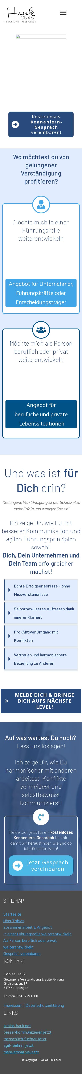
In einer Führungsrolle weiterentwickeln (37, 934)
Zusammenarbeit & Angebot (27, 927)
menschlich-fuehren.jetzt (25, 1039)
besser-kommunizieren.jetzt (28, 1032)
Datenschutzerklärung (44, 1005)
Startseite (12, 914)
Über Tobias (13, 920)
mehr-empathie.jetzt (21, 1052)
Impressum (13, 1005)
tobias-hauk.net (17, 1025)
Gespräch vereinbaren (22, 953)
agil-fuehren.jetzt (19, 1045)
